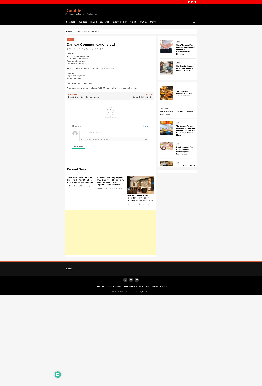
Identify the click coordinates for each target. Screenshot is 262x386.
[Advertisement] (110, 232)
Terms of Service (114, 287)
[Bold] (81, 139)
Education (105, 22)
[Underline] (87, 139)
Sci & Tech (71, 22)
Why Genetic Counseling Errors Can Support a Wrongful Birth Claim (185, 68)
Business (83, 22)
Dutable (73, 10)
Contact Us (99, 287)
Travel (143, 22)
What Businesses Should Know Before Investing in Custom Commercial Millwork (140, 197)
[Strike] (90, 139)
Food (178, 87)
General (70, 39)
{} (107, 139)
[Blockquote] (98, 139)
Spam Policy (144, 287)
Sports (153, 22)
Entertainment (120, 22)
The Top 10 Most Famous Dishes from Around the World (184, 94)
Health (93, 22)
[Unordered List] (95, 139)
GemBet (69, 269)
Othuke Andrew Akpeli (76, 49)
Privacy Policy (130, 287)
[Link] (104, 139)
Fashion (133, 22)
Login (147, 126)
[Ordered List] (92, 139)
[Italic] (84, 139)
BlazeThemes (146, 292)
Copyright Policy (159, 287)
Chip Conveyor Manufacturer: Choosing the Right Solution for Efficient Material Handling (80, 179)
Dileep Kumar (73, 186)
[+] (110, 139)
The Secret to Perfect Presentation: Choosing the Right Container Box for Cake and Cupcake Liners (185, 130)
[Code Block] (101, 139)
